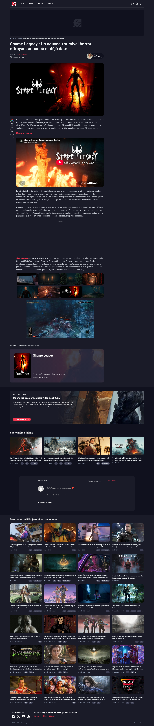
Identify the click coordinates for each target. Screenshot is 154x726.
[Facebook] (13, 716)
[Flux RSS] (28, 716)
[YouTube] (23, 716)
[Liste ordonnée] (59, 494)
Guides (40, 4)
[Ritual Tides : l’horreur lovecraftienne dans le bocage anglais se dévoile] (26, 624)
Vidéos (50, 4)
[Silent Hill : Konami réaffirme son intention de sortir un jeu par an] (128, 624)
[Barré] (56, 494)
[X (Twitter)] (18, 716)
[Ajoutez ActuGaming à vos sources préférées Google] (12, 120)
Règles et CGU (138, 723)
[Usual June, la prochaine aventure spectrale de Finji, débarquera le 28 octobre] (94, 593)
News (31, 4)
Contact (36, 716)
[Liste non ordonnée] (62, 494)
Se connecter (111, 480)
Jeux (22, 4)
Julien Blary (98, 57)
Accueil (14, 39)
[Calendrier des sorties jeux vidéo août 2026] (77, 407)
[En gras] (47, 494)
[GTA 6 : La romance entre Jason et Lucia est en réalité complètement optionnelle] (26, 593)
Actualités (19, 39)
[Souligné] (53, 494)
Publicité (44, 716)
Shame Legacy (22, 258)
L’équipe (51, 716)
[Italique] (50, 494)
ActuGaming (14, 4)
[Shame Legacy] (22, 365)
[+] (65, 494)
